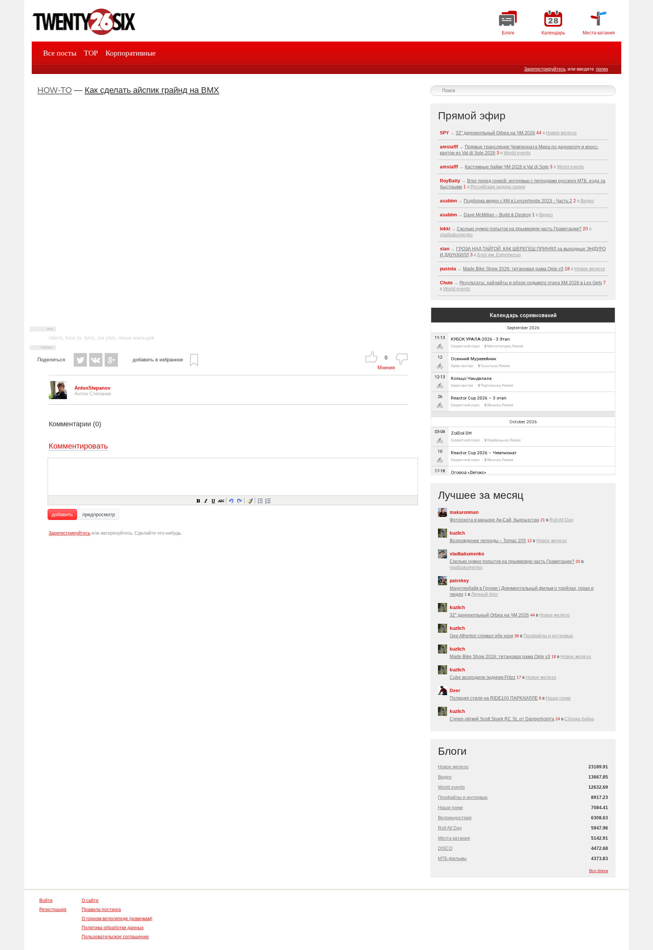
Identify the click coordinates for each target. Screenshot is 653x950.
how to (73, 338)
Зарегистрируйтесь (545, 69)
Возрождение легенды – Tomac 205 (488, 540)
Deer (455, 690)
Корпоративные (130, 52)
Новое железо (561, 133)
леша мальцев (136, 338)
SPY (444, 133)
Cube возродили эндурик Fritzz (482, 677)
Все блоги (598, 870)
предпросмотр (98, 514)
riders (55, 338)
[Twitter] (80, 360)
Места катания (454, 838)
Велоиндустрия (455, 817)
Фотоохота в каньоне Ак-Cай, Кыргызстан (494, 520)
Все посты (59, 52)
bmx (89, 338)
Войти (46, 900)
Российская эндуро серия (497, 187)
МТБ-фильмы (452, 858)
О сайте (90, 900)
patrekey (459, 580)
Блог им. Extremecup (499, 255)
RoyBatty (450, 181)
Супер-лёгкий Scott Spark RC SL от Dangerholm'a (502, 719)
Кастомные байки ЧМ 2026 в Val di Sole (507, 167)
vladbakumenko (456, 235)
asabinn (448, 201)
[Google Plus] (111, 360)
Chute (446, 282)
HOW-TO (54, 90)
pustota (448, 268)
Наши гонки (558, 698)
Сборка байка (579, 719)
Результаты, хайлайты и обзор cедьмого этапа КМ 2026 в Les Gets (531, 282)
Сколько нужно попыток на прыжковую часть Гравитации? (519, 228)
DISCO (445, 848)
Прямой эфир (472, 116)
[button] (198, 500)
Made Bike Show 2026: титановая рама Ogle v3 (513, 268)
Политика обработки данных (113, 927)
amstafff (449, 147)
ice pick (106, 338)
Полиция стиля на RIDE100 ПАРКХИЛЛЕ (494, 698)
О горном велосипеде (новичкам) (117, 918)
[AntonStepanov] (58, 397)
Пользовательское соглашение (115, 936)
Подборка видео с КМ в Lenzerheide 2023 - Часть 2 (518, 201)
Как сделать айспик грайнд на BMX (152, 90)
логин (602, 69)
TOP (91, 52)
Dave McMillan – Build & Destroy (497, 214)
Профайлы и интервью (548, 635)
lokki (445, 228)
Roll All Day (561, 520)
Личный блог (484, 594)
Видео (587, 201)
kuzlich (457, 533)
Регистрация (53, 909)
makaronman (464, 512)
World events (517, 153)
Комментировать (78, 446)
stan (444, 248)
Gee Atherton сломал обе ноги (481, 635)
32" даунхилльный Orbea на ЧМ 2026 (495, 133)
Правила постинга (101, 909)
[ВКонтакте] (95, 360)
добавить (62, 514)
